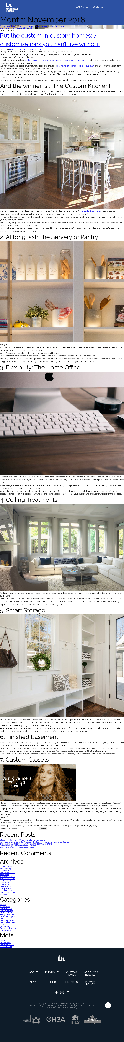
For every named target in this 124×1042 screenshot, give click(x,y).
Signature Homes (8, 928)
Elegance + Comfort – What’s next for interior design (23, 840)
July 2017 (4, 894)
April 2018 (5, 884)
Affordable (5, 906)
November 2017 (7, 888)
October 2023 (6, 867)
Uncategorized (6, 930)
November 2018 (7, 876)
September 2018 (7, 878)
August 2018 (6, 880)
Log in (2, 941)
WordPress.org (6, 946)
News (2, 924)
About (33, 972)
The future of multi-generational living (17, 28)
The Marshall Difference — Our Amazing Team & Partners (26, 844)
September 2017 (7, 892)
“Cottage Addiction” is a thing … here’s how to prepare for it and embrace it (32, 26)
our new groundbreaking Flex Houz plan (75, 66)
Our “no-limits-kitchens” (90, 211)
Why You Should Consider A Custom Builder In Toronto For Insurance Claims (34, 842)
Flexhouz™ (52, 972)
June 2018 (5, 882)
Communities (6, 908)
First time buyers (7, 916)
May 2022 (4, 874)
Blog (52, 982)
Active (3, 905)
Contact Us (71, 982)
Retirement (5, 926)
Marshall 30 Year (7, 920)
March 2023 (5, 869)
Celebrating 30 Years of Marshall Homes (18, 846)
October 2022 (6, 871)
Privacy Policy (90, 983)
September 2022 (7, 873)
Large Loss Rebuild (90, 973)
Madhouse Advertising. (67, 1007)
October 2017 (6, 890)
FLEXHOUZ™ (6, 918)
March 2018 (5, 886)
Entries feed (5, 943)
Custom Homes (7, 912)
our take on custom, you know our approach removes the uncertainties (56, 60)
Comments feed (7, 944)
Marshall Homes (36, 49)
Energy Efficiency (8, 914)
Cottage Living (6, 910)
